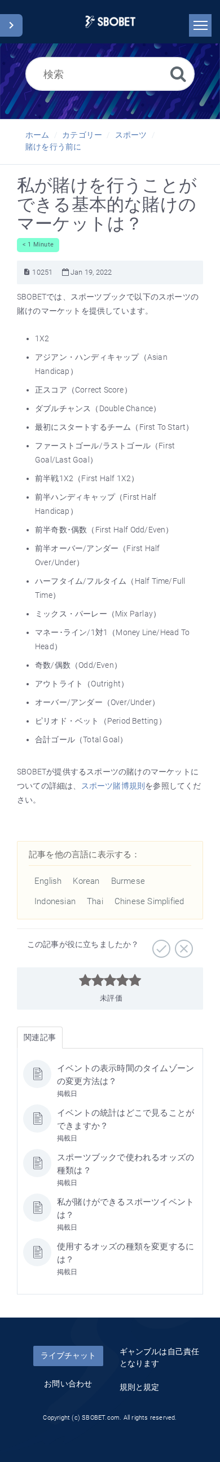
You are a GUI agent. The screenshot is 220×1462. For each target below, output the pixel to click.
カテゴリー (82, 134)
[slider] (110, 980)
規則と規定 (140, 1386)
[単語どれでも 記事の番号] (26, 272)
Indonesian (55, 901)
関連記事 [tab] (40, 1037)
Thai (95, 901)
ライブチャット (68, 1355)
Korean (86, 881)
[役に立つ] (159, 944)
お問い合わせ (68, 1383)
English (47, 881)
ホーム (37, 134)
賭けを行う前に (53, 146)
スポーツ (131, 134)
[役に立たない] (182, 944)
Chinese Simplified (149, 901)
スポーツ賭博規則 (113, 785)
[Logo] (110, 21)
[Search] (178, 73)
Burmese (128, 881)
